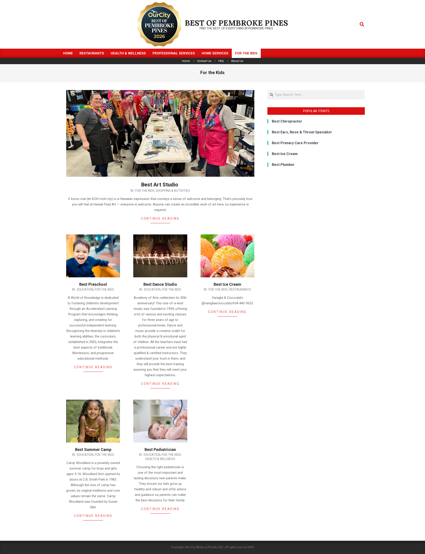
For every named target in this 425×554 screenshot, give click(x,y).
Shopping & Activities (173, 190)
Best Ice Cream (227, 284)
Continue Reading (160, 218)
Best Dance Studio (160, 284)
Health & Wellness (160, 459)
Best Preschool (93, 284)
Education (85, 289)
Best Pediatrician (160, 449)
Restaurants (240, 289)
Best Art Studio (160, 185)
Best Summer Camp (93, 449)
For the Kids (145, 190)
